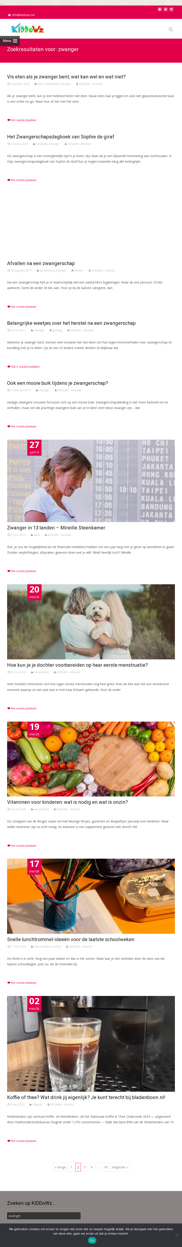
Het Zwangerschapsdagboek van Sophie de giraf (60, 137)
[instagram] (171, 10)
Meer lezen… (17, 110)
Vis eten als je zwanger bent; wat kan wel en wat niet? (66, 77)
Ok (92, 1240)
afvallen (78, 270)
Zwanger (65, 84)
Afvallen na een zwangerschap (41, 263)
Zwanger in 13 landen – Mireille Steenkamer (56, 528)
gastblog (57, 330)
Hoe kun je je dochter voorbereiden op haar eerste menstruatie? (77, 665)
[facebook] (160, 10)
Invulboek (41, 144)
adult (37, 535)
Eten (40, 84)
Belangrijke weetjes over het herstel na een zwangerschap (71, 323)
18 (105, 1167)
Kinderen (46, 946)
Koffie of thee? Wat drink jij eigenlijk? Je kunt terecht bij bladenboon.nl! (86, 1097)
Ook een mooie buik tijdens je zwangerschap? (57, 383)
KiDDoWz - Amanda (90, 84)
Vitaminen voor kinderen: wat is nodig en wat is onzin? (67, 802)
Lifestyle (37, 1104)
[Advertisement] (91, 227)
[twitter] (165, 10)
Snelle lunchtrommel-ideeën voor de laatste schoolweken (71, 939)
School (57, 946)
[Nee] (176, 1235)
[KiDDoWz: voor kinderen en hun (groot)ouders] (23, 28)
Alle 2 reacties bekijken (25, 367)
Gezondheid (51, 84)
